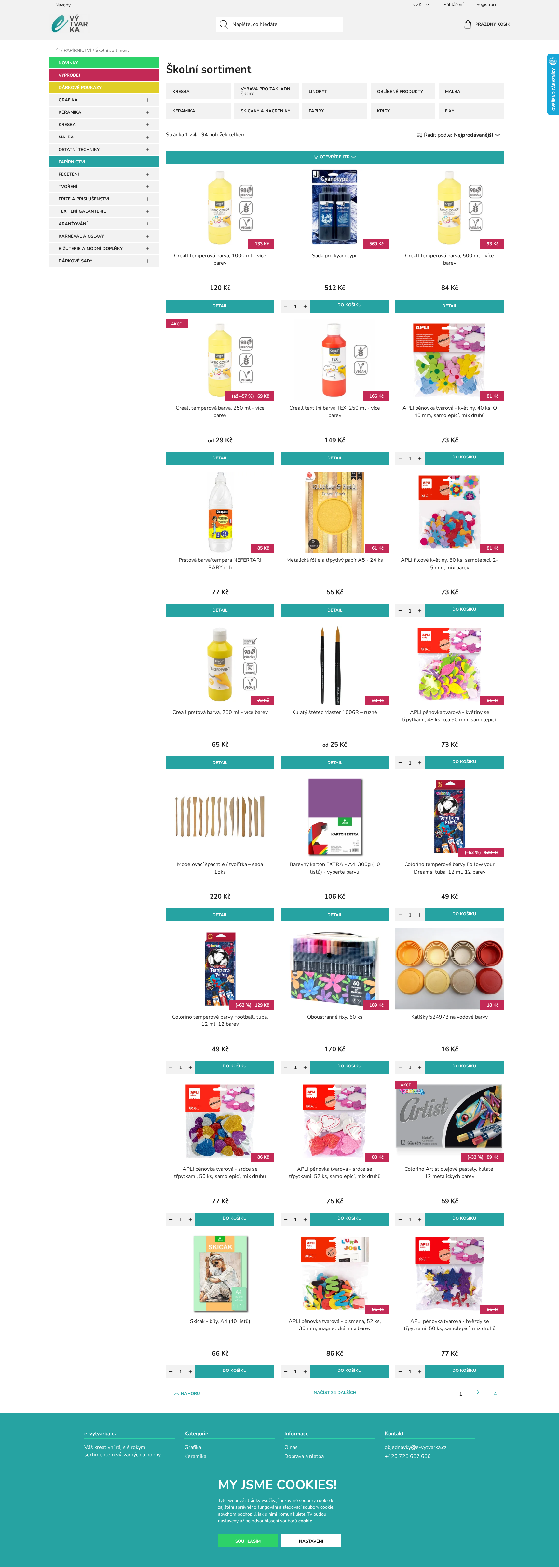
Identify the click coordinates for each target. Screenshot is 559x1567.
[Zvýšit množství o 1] (305, 306)
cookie (305, 1521)
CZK (418, 4)
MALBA (66, 137)
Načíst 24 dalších (335, 1393)
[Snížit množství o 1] (286, 306)
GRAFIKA (68, 100)
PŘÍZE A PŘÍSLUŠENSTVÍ (84, 199)
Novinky (68, 63)
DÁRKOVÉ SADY (75, 261)
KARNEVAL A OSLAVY (81, 236)
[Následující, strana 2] (478, 1392)
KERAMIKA (70, 112)
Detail (219, 306)
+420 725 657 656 (408, 1456)
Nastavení (311, 1541)
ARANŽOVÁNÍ (73, 224)
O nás (291, 1447)
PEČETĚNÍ (69, 174)
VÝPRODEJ (69, 75)
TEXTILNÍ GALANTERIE (82, 211)
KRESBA (67, 125)
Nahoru (190, 1394)
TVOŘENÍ (68, 187)
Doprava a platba (304, 1456)
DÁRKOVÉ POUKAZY (80, 88)
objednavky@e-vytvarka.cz (415, 1447)
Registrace (486, 4)
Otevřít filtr (335, 157)
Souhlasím (248, 1541)
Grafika (192, 1447)
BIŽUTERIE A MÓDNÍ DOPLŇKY (91, 249)
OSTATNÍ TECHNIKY (79, 149)
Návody (63, 5)
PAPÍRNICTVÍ (72, 162)
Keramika (195, 1456)
